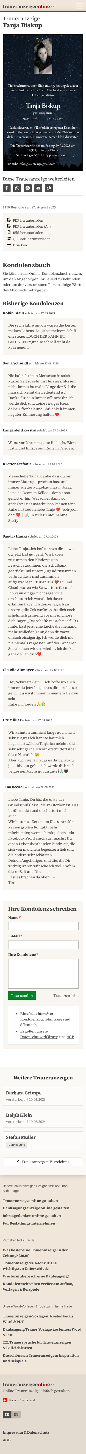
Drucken (19, 244)
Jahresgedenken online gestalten (32, 1215)
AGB (70, 1036)
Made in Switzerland (22, 1400)
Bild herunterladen (27, 232)
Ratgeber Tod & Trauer (18, 1240)
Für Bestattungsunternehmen (29, 1223)
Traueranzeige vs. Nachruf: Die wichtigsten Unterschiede (30, 1265)
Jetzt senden (22, 995)
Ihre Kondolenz (23, 954)
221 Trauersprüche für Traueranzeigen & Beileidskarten (37, 1345)
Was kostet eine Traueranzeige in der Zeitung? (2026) (35, 1252)
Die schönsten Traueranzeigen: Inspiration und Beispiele (41, 1358)
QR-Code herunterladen (31, 238)
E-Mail (15, 935)
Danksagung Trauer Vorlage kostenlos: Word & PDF (42, 1332)
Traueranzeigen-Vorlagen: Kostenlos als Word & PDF (38, 1318)
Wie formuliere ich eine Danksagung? (36, 1276)
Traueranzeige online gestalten (30, 1200)
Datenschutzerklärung (39, 1036)
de (7, 1415)
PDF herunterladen (27, 220)
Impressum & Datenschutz (26, 1432)
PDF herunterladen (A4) (31, 226)
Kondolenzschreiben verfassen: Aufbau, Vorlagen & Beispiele (38, 1286)
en (16, 1415)
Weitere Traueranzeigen (43, 1077)
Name (14, 917)
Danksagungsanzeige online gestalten (36, 1207)
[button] (78, 6)
